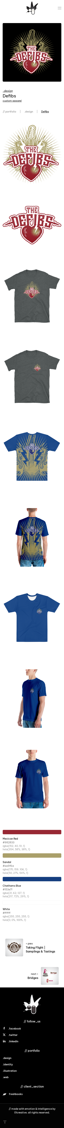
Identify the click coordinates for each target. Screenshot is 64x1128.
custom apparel (12, 100)
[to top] (5, 1122)
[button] (59, 8)
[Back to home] (32, 8)
